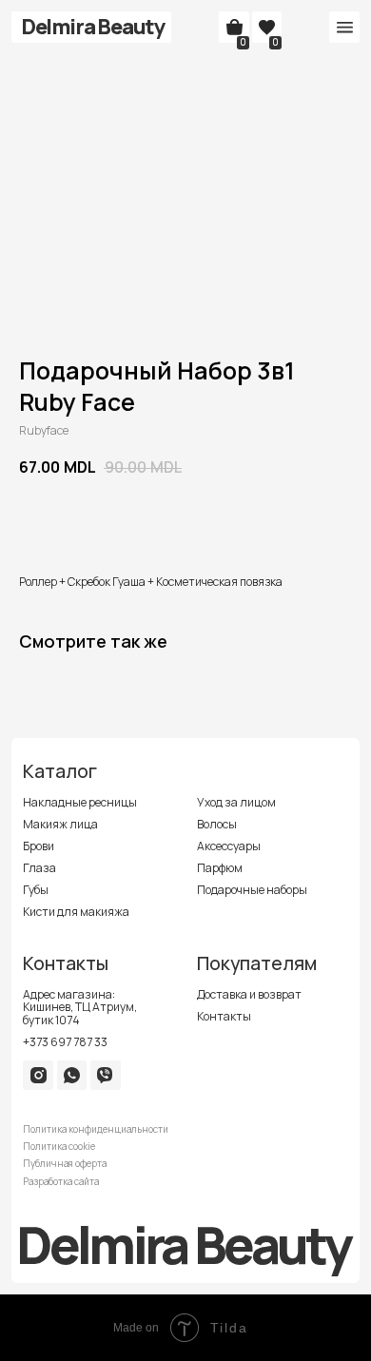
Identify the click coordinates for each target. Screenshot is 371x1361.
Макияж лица (60, 824)
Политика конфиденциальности (95, 1129)
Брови (38, 846)
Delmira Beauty (93, 26)
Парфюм (220, 868)
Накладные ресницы (80, 802)
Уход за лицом (236, 802)
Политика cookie (59, 1146)
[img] (38, 1075)
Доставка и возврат (249, 994)
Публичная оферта (65, 1163)
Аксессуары (229, 846)
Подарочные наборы (252, 890)
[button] (345, 27)
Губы (36, 890)
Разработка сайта (61, 1182)
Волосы (217, 824)
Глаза (39, 868)
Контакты (224, 1016)
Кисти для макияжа (76, 912)
